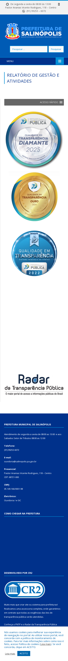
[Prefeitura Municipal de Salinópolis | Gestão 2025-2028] (34, 30)
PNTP (18, 624)
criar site (24, 604)
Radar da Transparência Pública (41, 624)
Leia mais (45, 644)
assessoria (27, 608)
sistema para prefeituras (44, 604)
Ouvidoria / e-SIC (12, 500)
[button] (49, 102)
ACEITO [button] (24, 653)
